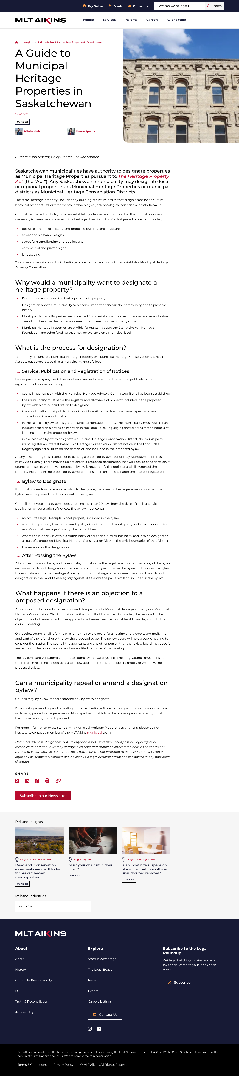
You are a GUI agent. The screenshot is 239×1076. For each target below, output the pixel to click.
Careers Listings (100, 1001)
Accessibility (24, 1012)
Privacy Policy (63, 1064)
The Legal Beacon (101, 969)
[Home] (16, 42)
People (88, 19)
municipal (94, 732)
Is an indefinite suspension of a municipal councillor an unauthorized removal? (145, 869)
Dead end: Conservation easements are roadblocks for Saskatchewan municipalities (37, 871)
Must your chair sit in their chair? (90, 867)
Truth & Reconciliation (31, 1001)
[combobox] (179, 6)
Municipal (22, 121)
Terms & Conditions (32, 1064)
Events (117, 6)
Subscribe (182, 982)
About (20, 959)
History (20, 969)
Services (109, 19)
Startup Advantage (102, 959)
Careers (152, 19)
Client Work (176, 19)
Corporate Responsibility (33, 980)
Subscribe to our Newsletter (43, 796)
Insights (131, 19)
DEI (18, 991)
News (92, 980)
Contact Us (140, 6)
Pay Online (95, 6)
